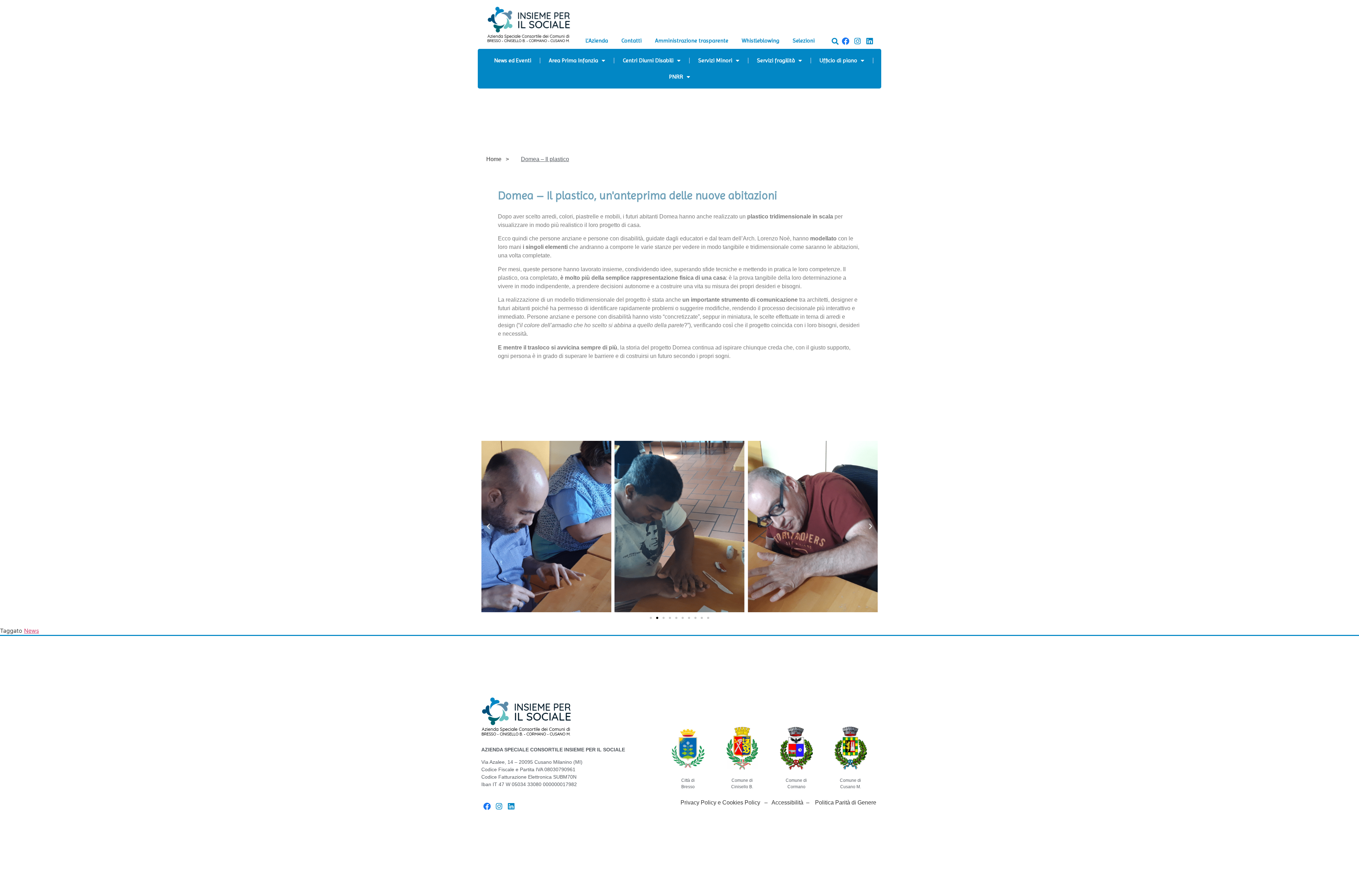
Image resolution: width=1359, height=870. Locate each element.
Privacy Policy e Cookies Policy (720, 803)
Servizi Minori (715, 60)
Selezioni (804, 40)
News (31, 630)
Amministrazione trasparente (691, 40)
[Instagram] (857, 41)
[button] (835, 41)
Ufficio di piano (838, 60)
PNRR (676, 76)
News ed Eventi (512, 60)
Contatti (631, 40)
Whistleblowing (760, 40)
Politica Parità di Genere (845, 803)
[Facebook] (846, 41)
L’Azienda (596, 40)
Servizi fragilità (776, 60)
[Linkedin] (870, 41)
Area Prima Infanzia (573, 60)
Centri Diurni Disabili (648, 60)
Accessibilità (787, 803)
